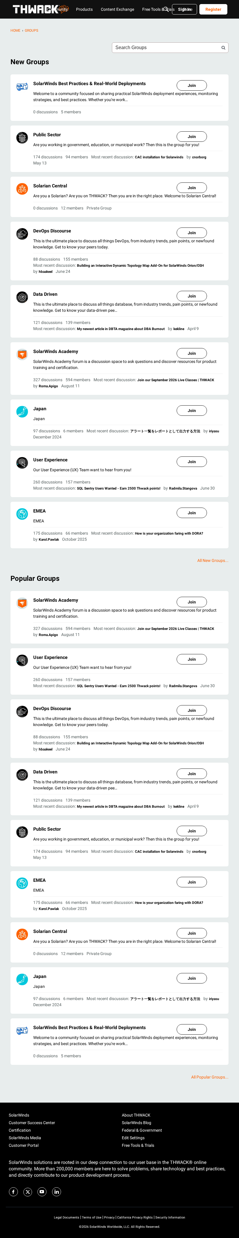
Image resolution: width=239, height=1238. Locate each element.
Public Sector (47, 134)
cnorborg (199, 157)
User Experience (50, 460)
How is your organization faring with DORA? (169, 533)
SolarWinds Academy (55, 351)
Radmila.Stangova (183, 488)
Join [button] (192, 85)
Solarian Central (50, 186)
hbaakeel (45, 272)
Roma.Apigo (48, 386)
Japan (39, 408)
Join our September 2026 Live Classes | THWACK (175, 380)
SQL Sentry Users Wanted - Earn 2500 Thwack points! (118, 488)
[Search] (166, 9)
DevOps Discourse (52, 231)
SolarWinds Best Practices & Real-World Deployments (89, 83)
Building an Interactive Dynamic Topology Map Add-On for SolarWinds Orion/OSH (140, 266)
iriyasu (214, 431)
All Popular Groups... (210, 1077)
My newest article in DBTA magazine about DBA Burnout (121, 329)
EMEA (39, 511)
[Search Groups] (223, 47)
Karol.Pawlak (49, 540)
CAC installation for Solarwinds (159, 157)
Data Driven (45, 294)
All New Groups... (213, 560)
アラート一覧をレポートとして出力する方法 (165, 431)
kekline (178, 329)
